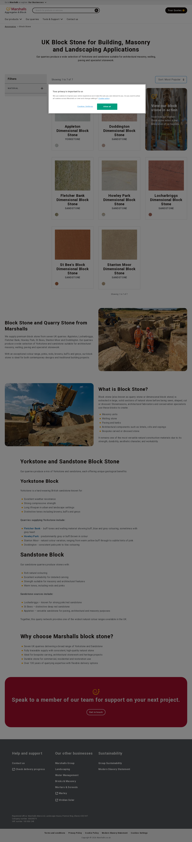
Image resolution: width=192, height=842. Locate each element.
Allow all (107, 106)
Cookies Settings (85, 106)
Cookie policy (104, 98)
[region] (97, 99)
